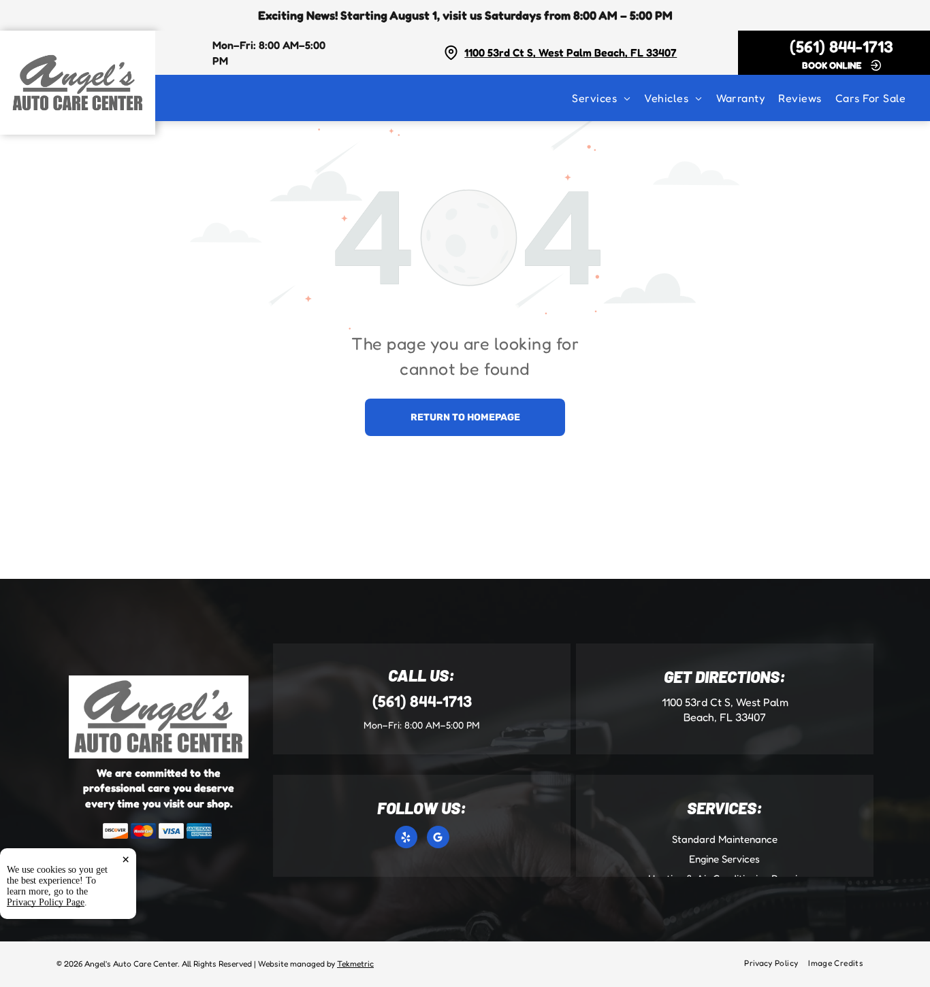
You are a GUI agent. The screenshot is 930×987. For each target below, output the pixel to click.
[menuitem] (608, 98)
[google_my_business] (438, 839)
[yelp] (406, 839)
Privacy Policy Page (45, 902)
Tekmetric (355, 963)
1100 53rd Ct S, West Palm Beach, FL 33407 (570, 52)
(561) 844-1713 (841, 46)
